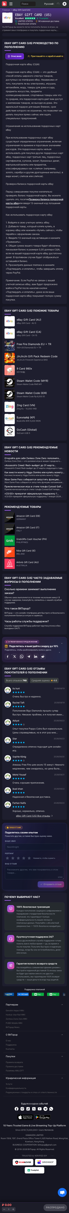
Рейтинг (9, 853)
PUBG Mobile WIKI (14, 1023)
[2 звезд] (12, 858)
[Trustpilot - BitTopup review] (34, 1170)
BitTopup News (12, 1027)
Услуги (9, 1084)
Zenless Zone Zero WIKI (16, 1019)
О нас (8, 1040)
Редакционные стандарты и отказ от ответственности (31, 1092)
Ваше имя (10, 841)
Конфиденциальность (16, 1088)
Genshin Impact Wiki (15, 1010)
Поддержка (11, 1045)
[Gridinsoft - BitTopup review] (45, 1162)
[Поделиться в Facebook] (7, 656)
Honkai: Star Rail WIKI (15, 1014)
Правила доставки (14, 1066)
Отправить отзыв (52, 884)
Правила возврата (14, 1062)
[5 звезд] (29, 858)
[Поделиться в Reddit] (43, 656)
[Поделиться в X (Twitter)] (14, 656)
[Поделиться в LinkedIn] (36, 656)
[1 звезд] (7, 858)
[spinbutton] (8, 1209)
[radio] (14, 692)
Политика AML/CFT (15, 1070)
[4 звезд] (23, 858)
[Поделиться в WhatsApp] (22, 656)
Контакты (10, 1049)
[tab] (14, 56)
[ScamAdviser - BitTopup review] (23, 1162)
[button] (34, 1004)
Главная (6, 10)
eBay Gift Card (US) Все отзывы (33, 815)
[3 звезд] (18, 858)
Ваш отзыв (11, 864)
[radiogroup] (19, 692)
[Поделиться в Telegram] (29, 656)
